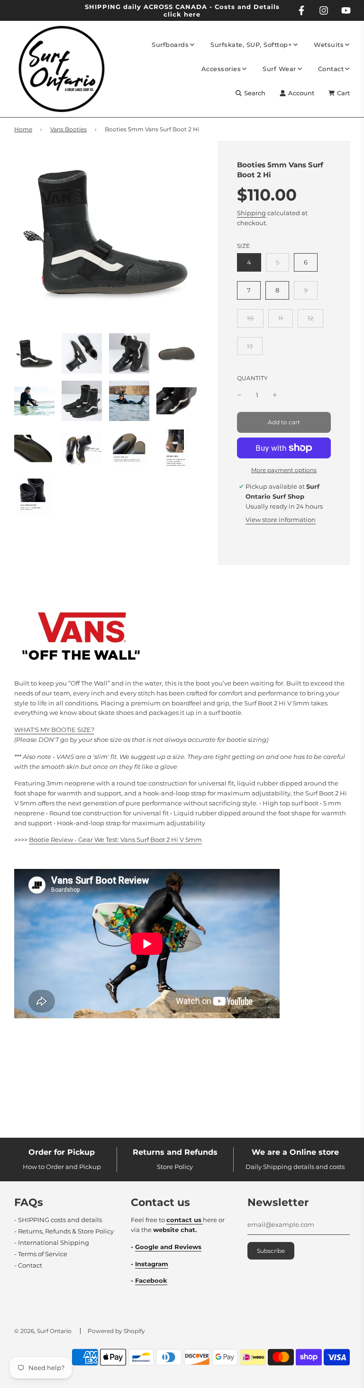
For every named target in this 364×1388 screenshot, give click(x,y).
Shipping (251, 213)
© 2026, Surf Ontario (43, 1330)
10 (250, 318)
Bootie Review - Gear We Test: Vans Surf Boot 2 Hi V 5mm (115, 839)
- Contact (28, 1265)
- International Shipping (51, 1242)
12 (310, 318)
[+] (275, 395)
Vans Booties (68, 129)
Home (23, 129)
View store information (281, 519)
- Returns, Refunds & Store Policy (64, 1231)
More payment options (284, 470)
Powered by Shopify (116, 1330)
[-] (239, 395)
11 (280, 318)
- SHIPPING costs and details (58, 1220)
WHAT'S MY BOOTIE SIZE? (54, 729)
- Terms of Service (40, 1254)
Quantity (252, 378)
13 (250, 346)
